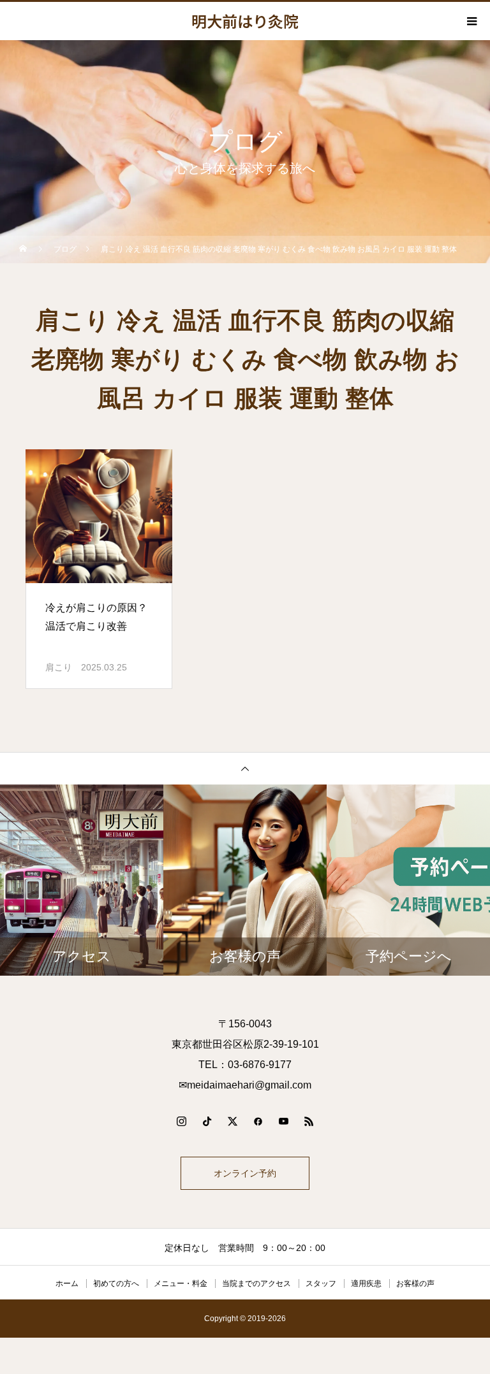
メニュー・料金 (180, 1283)
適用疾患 (366, 1283)
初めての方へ (116, 1283)
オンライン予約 (245, 1173)
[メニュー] (471, 21)
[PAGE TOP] (245, 768)
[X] (232, 1121)
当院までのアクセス (256, 1283)
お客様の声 (415, 1283)
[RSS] (308, 1121)
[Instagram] (181, 1121)
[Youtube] (283, 1121)
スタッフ (321, 1283)
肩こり (58, 667)
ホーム (67, 1283)
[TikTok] (206, 1121)
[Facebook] (257, 1121)
